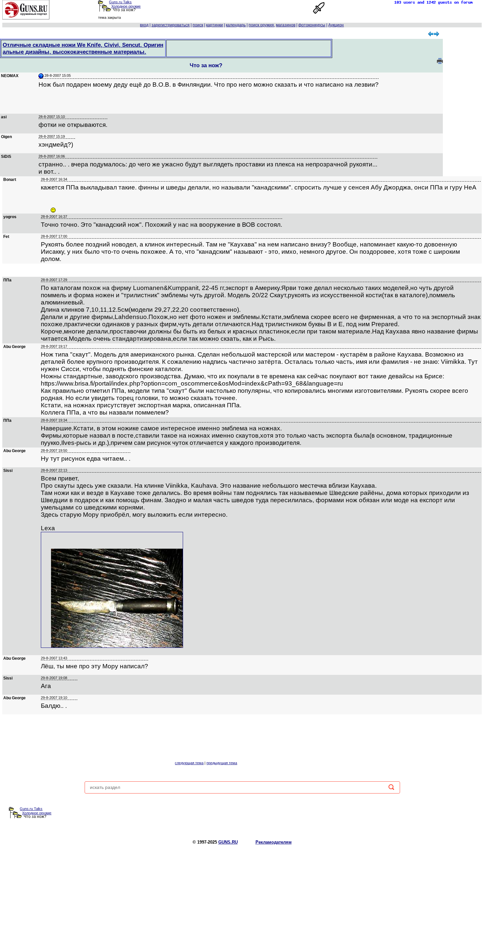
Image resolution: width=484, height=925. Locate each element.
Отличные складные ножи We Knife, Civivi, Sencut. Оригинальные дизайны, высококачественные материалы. (83, 48)
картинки (214, 25)
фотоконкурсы (311, 25)
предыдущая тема (221, 763)
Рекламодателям (273, 842)
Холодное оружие (126, 6)
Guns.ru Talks (120, 2)
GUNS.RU (228, 842)
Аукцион (336, 25)
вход (144, 25)
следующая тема (189, 763)
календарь (236, 25)
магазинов (285, 25)
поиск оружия (261, 25)
